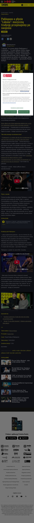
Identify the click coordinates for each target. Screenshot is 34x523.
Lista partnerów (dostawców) (9, 102)
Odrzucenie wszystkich (10, 112)
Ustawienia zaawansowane (17, 108)
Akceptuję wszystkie (24, 112)
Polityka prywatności (24, 91)
